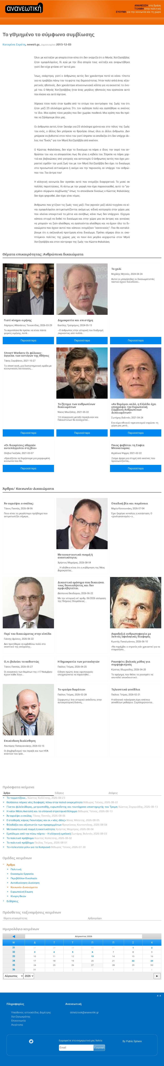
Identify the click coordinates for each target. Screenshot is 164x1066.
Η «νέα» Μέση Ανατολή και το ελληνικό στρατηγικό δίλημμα (59, 811)
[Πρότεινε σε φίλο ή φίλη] (159, 52)
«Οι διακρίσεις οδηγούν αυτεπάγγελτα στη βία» (20, 447)
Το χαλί (116, 268)
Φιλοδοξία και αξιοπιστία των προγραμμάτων (57, 824)
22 (133, 960)
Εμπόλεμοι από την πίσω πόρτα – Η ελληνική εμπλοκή (57, 833)
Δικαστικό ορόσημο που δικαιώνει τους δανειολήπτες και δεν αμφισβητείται (81, 585)
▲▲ (159, 995)
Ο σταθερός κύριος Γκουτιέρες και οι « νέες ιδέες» (53, 820)
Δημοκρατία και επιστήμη (75, 320)
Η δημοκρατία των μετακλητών (78, 661)
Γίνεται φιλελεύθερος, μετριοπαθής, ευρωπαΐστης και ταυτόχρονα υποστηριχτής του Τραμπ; (82, 806)
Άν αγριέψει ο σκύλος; (18, 503)
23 (152, 960)
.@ (84, 1012)
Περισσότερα (28, 340)
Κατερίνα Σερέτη (14, 44)
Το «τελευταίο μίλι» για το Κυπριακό (46, 847)
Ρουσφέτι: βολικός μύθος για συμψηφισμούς (130, 663)
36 (13, 969)
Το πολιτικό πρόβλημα (39, 838)
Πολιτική (16, 869)
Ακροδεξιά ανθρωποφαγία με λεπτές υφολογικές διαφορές (131, 635)
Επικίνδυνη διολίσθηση (20, 740)
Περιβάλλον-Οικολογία (24, 878)
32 (13, 952)
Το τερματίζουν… (36, 797)
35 (13, 965)
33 (13, 956)
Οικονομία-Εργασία (22, 873)
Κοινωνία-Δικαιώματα (24, 887)
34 (13, 960)
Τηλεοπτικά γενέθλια (125, 689)
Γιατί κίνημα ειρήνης (18, 320)
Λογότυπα (17, 1024)
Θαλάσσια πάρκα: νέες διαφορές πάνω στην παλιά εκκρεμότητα (62, 802)
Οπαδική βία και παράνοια (129, 503)
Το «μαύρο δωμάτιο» (71, 689)
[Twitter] (31, 1041)
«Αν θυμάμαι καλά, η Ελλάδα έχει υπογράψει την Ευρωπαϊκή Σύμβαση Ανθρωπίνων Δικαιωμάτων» (133, 408)
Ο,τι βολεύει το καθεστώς (21, 661)
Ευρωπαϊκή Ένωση (22, 891)
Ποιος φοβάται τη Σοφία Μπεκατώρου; (127, 447)
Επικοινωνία (18, 1020)
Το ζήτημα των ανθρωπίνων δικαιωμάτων (76, 405)
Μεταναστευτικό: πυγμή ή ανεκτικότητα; (75, 556)
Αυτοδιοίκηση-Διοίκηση (25, 882)
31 (13, 947)
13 (92, 956)
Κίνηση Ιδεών (18, 896)
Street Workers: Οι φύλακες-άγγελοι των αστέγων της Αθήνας (26, 354)
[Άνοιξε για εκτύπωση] (153, 52)
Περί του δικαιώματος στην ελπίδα (27, 633)
